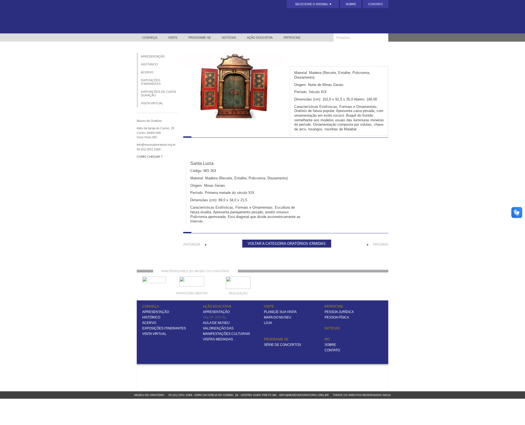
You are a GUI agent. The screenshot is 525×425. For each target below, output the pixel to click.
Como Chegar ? (149, 156)
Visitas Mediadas (218, 339)
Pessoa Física (337, 317)
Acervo (147, 72)
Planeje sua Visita (280, 312)
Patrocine (292, 37)
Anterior (191, 244)
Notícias (229, 37)
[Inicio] (167, 16)
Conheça (149, 37)
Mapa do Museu (277, 317)
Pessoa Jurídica (339, 312)
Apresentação (153, 56)
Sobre (351, 4)
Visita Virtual (152, 103)
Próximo (380, 244)
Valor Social (215, 317)
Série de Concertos (282, 345)
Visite (172, 37)
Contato (375, 4)
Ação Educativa (260, 37)
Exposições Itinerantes (151, 82)
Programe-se (199, 37)
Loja (268, 323)
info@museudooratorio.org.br (304, 395)
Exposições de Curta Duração (158, 93)
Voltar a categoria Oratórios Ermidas (287, 244)
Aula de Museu (216, 323)
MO (327, 339)
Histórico (149, 64)
